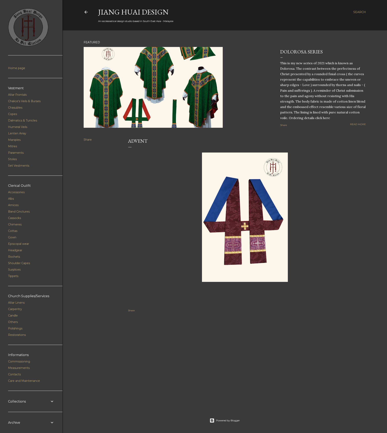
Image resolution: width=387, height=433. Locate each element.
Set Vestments (18, 165)
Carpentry (15, 309)
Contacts (14, 374)
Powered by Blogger (228, 420)
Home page (16, 68)
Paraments (16, 153)
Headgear (15, 250)
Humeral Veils (17, 127)
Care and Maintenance (24, 381)
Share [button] (283, 125)
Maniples (14, 140)
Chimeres (15, 224)
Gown (12, 237)
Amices (13, 205)
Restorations (17, 335)
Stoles (12, 159)
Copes (12, 114)
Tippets (13, 276)
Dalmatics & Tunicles (22, 120)
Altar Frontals (17, 95)
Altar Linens (16, 302)
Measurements (19, 368)
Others (13, 322)
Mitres (12, 146)
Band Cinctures (19, 211)
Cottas (12, 231)
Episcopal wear (18, 244)
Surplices (14, 269)
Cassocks (14, 218)
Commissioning (19, 361)
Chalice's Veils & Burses (24, 101)
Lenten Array (17, 133)
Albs (11, 198)
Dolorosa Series (301, 52)
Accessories (16, 192)
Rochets (14, 257)
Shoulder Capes (19, 263)
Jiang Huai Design (133, 12)
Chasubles (15, 107)
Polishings (15, 328)
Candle (13, 315)
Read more (358, 124)
